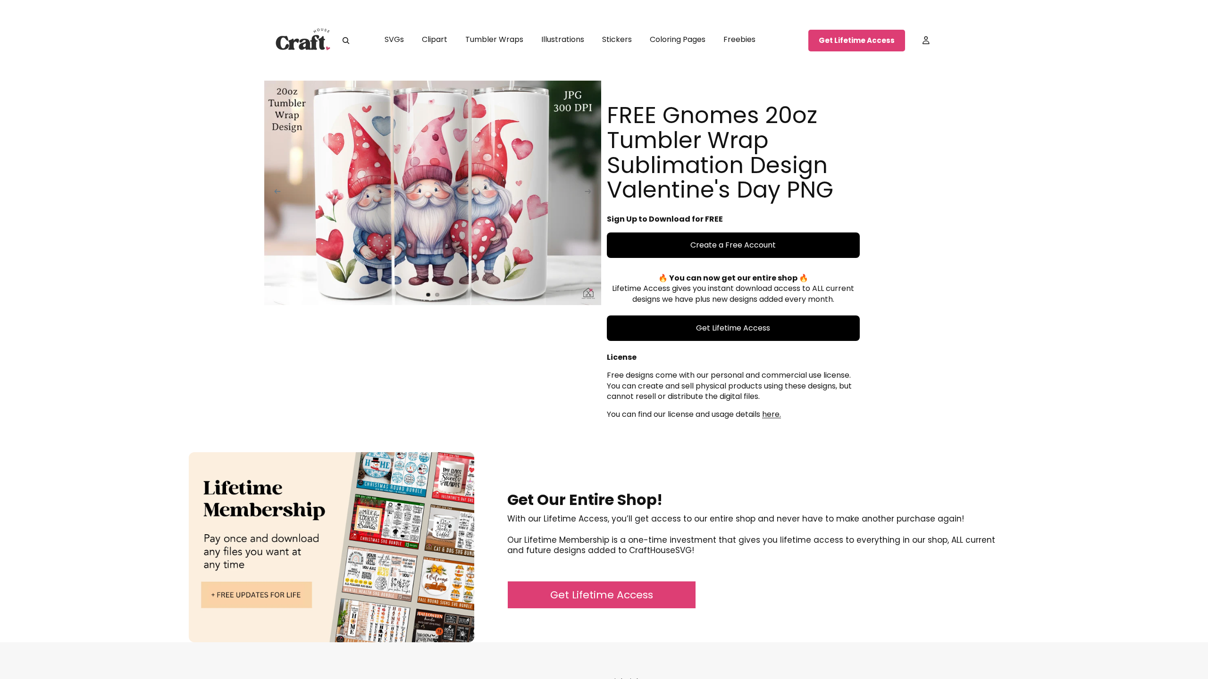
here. (771, 414)
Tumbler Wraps (494, 39)
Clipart (434, 39)
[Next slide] (590, 192)
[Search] (346, 40)
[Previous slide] (274, 192)
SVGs (394, 39)
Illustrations (562, 39)
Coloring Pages (677, 39)
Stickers (617, 39)
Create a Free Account (733, 245)
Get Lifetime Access (857, 40)
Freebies (739, 39)
